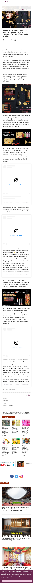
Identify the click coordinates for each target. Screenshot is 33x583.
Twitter (16, 476)
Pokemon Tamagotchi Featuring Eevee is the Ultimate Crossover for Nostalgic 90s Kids (5, 450)
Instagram (21, 476)
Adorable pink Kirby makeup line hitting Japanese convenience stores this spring (25, 431)
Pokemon (10, 405)
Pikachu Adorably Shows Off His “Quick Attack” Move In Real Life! (16, 431)
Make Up (5, 405)
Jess (29, 395)
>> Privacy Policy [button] (5, 577)
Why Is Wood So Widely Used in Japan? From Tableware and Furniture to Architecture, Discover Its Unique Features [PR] (15, 509)
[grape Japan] (3, 412)
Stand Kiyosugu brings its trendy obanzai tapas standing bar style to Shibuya (16, 539)
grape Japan (6, 2)
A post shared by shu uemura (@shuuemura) (15, 202)
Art (13, 6)
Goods (27, 6)
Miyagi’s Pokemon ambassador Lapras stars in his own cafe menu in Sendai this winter (25, 450)
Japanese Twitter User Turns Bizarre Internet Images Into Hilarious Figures (5, 431)
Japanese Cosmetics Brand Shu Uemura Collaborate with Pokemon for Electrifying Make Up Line (15, 33)
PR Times (29, 27)
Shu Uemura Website (9, 390)
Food (2, 6)
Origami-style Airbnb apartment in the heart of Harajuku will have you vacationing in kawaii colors (16, 569)
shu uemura (16, 274)
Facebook (12, 476)
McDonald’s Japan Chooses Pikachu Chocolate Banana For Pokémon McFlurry (15, 449)
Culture (8, 6)
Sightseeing (19, 6)
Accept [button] (17, 581)
